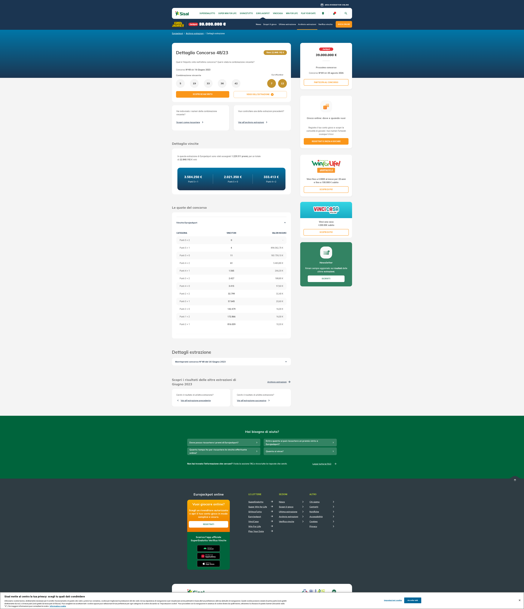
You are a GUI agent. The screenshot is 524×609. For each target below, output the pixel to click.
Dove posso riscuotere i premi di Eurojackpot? (214, 442)
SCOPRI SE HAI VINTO (202, 94)
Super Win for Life (227, 13)
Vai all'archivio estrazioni (251, 122)
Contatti (313, 506)
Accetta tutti (412, 600)
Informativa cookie (58, 606)
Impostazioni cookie (393, 600)
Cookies (313, 521)
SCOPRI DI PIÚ (326, 189)
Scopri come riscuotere (188, 122)
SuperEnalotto (207, 13)
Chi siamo (314, 501)
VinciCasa (278, 13)
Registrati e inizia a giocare (326, 141)
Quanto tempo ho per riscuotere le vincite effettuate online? (218, 451)
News (258, 24)
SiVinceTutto (246, 13)
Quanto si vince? (275, 451)
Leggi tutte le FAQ (321, 463)
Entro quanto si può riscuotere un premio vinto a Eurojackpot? (292, 443)
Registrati (208, 524)
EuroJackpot (263, 13)
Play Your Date (308, 13)
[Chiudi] (520, 600)
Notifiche (314, 511)
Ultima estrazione (287, 24)
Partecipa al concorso (326, 82)
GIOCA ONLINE (344, 24)
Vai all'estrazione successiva (251, 400)
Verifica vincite (325, 24)
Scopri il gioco (270, 24)
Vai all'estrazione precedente (196, 400)
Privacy (313, 526)
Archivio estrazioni (307, 24)
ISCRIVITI (326, 279)
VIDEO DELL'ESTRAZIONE (260, 94)
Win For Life (292, 13)
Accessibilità (316, 516)
